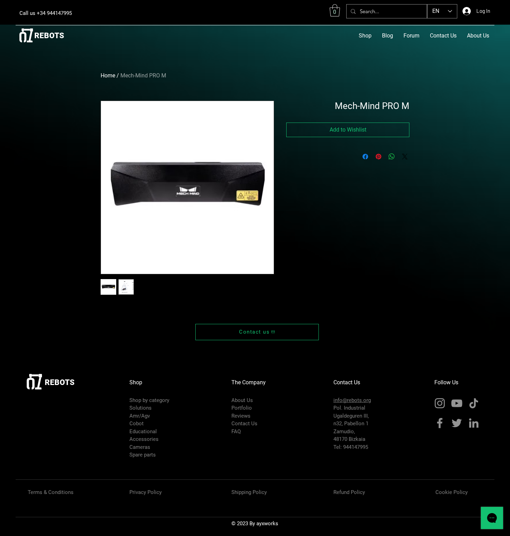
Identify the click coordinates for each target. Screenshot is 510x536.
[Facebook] (440, 423)
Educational (143, 431)
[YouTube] (457, 403)
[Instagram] (440, 403)
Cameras (139, 447)
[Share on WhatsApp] (392, 156)
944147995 (355, 447)
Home (108, 75)
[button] (335, 10)
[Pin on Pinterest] (378, 156)
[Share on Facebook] (365, 156)
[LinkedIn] (474, 423)
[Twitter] (457, 423)
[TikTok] (474, 403)
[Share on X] (405, 156)
